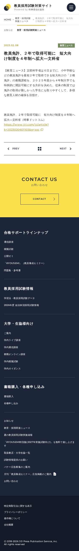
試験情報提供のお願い (16, 459)
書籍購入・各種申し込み (24, 387)
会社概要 (8, 524)
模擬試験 (8, 249)
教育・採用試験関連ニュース (23, 20)
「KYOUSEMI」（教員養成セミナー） (25, 263)
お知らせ (8, 30)
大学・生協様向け (19, 324)
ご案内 (7, 333)
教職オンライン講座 (14, 354)
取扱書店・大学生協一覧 (17, 452)
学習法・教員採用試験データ (19, 298)
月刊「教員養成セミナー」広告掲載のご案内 (28, 474)
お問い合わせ (11, 481)
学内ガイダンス (12, 368)
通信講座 (8, 241)
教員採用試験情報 (19, 289)
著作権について (12, 518)
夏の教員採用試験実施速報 (18, 434)
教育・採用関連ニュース (17, 427)
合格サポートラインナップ (26, 233)
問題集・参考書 (12, 270)
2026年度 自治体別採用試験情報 (21, 305)
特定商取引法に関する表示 (18, 505)
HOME (7, 19)
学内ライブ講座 (12, 340)
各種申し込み (11, 403)
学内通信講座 (11, 347)
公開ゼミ (8, 256)
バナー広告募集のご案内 (17, 466)
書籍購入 (8, 396)
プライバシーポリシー (15, 512)
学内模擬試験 (11, 361)
